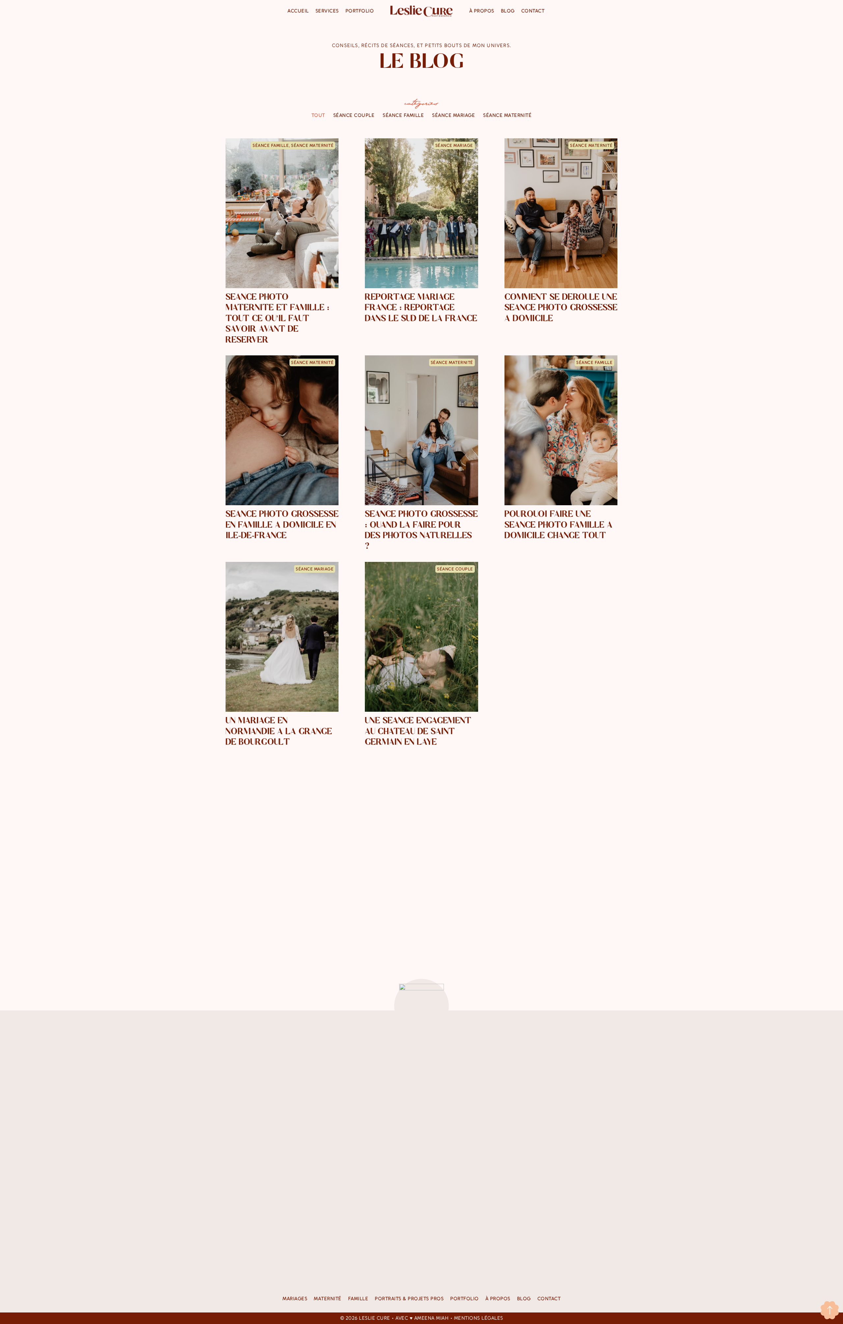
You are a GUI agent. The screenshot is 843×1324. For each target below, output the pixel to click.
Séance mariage (453, 115)
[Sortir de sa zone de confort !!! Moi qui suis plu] (322, 1096)
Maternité (327, 1299)
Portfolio (359, 11)
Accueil (298, 11)
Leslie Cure (374, 1318)
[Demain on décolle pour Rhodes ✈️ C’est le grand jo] (257, 1066)
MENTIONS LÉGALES (478, 1318)
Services (327, 11)
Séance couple (354, 115)
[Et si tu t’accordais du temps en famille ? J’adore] (586, 1104)
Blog (508, 11)
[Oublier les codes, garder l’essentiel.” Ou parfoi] (454, 1146)
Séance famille (403, 115)
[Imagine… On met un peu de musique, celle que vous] (520, 1154)
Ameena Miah (431, 1318)
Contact (533, 11)
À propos (481, 11)
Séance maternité (507, 115)
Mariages (295, 1299)
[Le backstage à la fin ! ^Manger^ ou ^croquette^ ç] (388, 1066)
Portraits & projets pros (409, 1299)
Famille (358, 1299)
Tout (318, 115)
